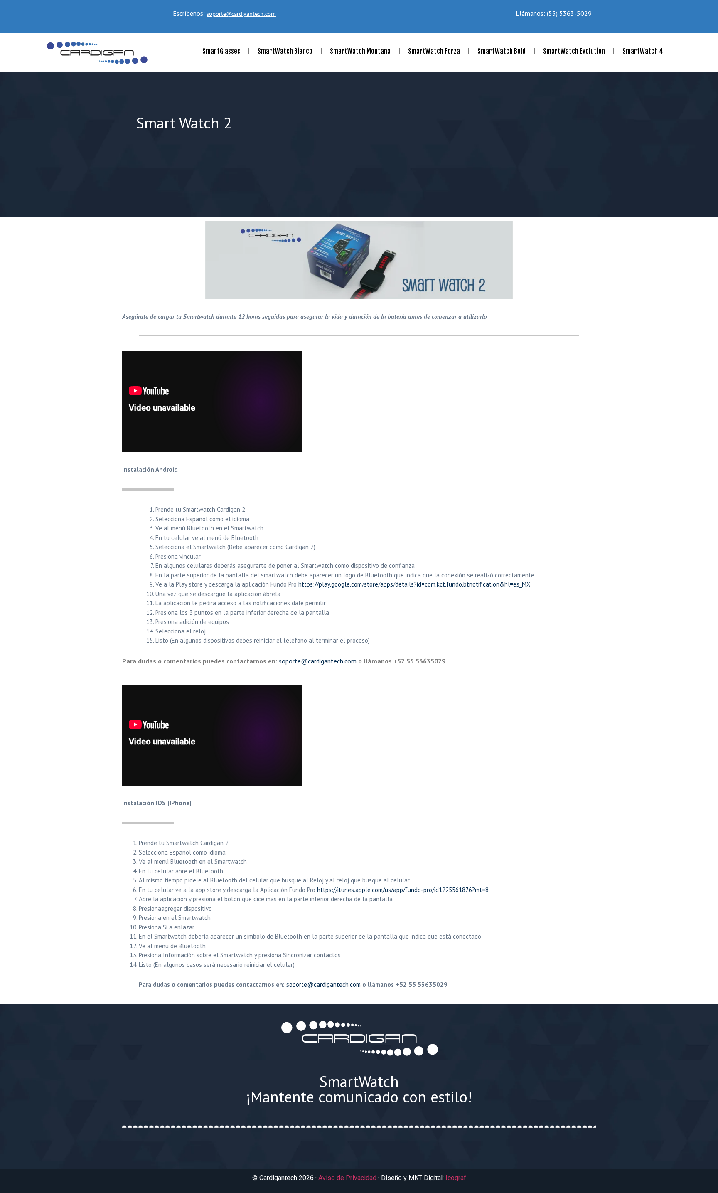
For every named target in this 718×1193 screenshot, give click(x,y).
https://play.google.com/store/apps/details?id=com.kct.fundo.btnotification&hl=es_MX (414, 584)
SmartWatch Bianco (285, 51)
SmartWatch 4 (642, 51)
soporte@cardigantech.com (241, 14)
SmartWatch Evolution (574, 51)
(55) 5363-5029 (569, 13)
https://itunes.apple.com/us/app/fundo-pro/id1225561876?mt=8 (403, 890)
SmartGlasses (221, 51)
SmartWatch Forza (434, 51)
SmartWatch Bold (501, 51)
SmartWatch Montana (360, 51)
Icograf (455, 1178)
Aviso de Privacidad (347, 1178)
